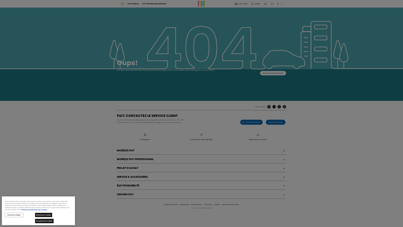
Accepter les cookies (44, 221)
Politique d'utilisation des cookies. (34, 210)
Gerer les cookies (14, 215)
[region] (38, 210)
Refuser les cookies (43, 215)
